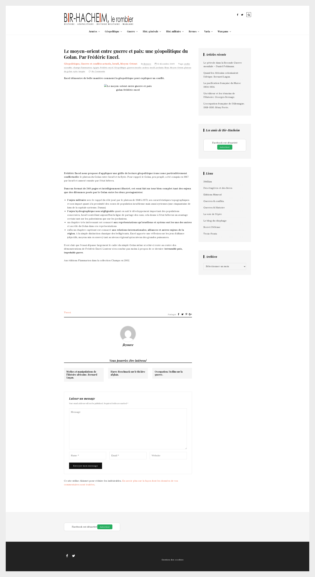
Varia (207, 31)
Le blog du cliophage (215, 220)
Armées (93, 31)
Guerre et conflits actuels (96, 63)
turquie (82, 71)
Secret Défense (211, 227)
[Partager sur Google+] (190, 314)
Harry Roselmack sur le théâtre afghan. (128, 373)
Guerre (131, 31)
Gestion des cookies (173, 559)
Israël (115, 63)
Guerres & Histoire (214, 207)
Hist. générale (150, 31)
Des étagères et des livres (217, 188)
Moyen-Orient (128, 63)
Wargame (223, 31)
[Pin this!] (186, 314)
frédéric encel (106, 67)
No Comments (98, 71)
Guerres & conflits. (213, 201)
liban (167, 67)
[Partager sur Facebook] (178, 314)
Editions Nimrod (212, 194)
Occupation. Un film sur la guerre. (169, 373)
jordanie (160, 67)
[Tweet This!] (182, 314)
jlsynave (147, 64)
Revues (193, 31)
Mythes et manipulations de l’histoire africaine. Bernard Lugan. (81, 374)
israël (152, 67)
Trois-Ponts (210, 233)
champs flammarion (82, 67)
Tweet (67, 312)
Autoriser (225, 147)
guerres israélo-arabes (138, 67)
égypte (96, 67)
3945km (207, 181)
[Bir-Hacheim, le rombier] (99, 24)
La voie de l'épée (212, 214)
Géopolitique (112, 31)
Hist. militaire (173, 31)
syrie (75, 71)
